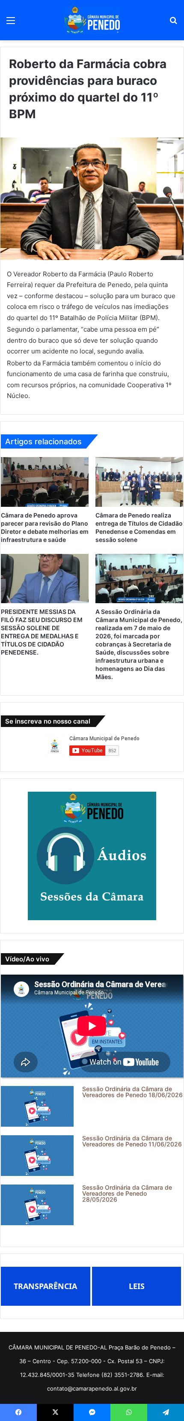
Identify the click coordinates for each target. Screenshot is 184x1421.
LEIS (137, 1286)
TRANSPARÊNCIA (45, 1286)
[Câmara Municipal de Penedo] (92, 20)
